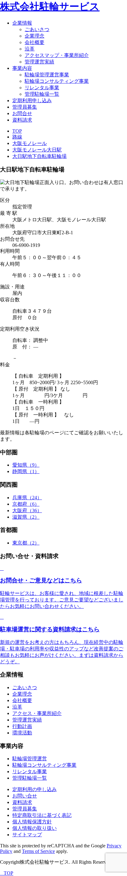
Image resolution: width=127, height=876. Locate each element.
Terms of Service (38, 851)
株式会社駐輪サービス (50, 6)
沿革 (30, 48)
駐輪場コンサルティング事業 (57, 81)
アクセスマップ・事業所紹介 (57, 55)
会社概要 (34, 42)
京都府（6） (25, 504)
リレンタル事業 (42, 87)
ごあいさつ (37, 29)
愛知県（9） (25, 465)
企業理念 (34, 35)
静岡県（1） (25, 471)
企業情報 (22, 23)
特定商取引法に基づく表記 (42, 815)
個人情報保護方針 (32, 821)
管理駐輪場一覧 (42, 94)
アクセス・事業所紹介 (37, 713)
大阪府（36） (27, 510)
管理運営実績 (39, 61)
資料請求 (22, 120)
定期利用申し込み (32, 100)
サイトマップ (27, 834)
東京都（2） (25, 542)
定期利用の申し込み (34, 789)
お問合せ (22, 113)
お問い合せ (24, 795)
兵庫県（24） (27, 497)
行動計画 (22, 726)
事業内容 (22, 68)
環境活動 (22, 732)
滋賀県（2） (25, 517)
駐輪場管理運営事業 (47, 74)
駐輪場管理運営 (29, 758)
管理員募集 (24, 107)
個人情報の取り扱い (34, 828)
